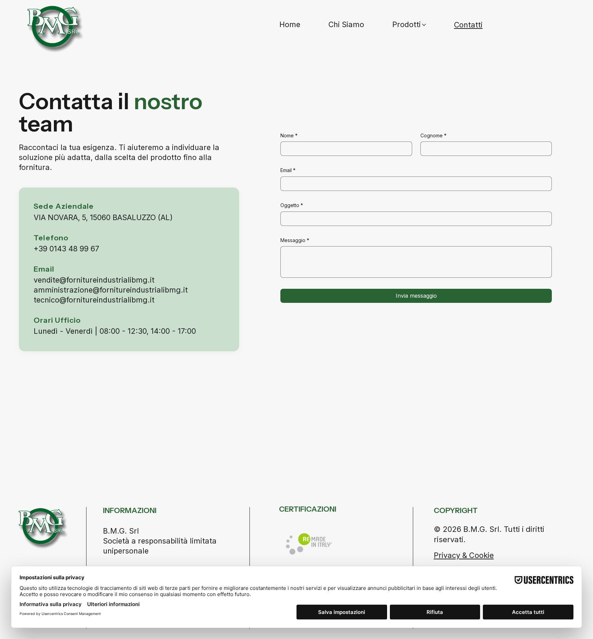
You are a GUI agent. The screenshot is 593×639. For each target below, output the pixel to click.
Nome (289, 135)
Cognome (433, 135)
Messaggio (294, 240)
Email (287, 170)
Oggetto (291, 205)
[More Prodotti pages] (424, 25)
